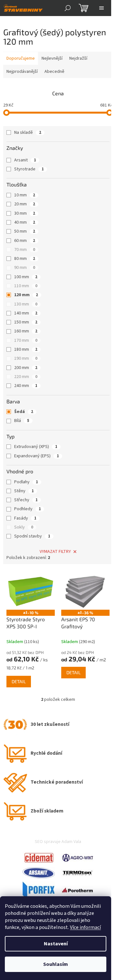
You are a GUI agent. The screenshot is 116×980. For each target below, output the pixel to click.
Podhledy (27, 509)
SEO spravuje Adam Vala (58, 841)
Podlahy (26, 482)
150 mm (25, 322)
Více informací (85, 927)
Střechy (26, 500)
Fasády (25, 518)
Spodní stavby (32, 536)
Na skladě (27, 132)
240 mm (25, 386)
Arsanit (25, 160)
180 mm (25, 349)
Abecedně (54, 71)
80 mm (24, 258)
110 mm (25, 286)
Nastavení (56, 943)
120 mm (26, 295)
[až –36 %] (85, 591)
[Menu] (101, 8)
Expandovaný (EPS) (36, 456)
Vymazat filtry (55, 551)
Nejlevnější (52, 58)
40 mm (24, 222)
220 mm (25, 377)
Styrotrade (29, 169)
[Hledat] (67, 8)
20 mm (24, 204)
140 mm (25, 313)
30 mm (24, 213)
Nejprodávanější (22, 71)
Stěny (24, 491)
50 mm (24, 231)
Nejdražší (78, 58)
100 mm (25, 277)
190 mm (25, 358)
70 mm (24, 249)
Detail (19, 681)
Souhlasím (55, 964)
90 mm (24, 267)
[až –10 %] (30, 591)
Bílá (21, 420)
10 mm (24, 195)
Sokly (23, 527)
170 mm (25, 340)
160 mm (25, 331)
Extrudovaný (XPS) (35, 446)
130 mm (25, 304)
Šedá (23, 411)
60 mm (24, 240)
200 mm (25, 368)
